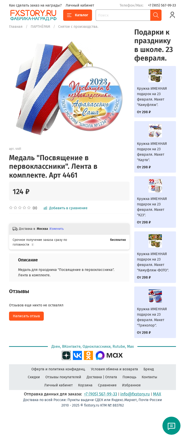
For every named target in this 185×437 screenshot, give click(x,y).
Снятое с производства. (78, 26)
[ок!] (88, 355)
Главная (16, 26)
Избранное (131, 385)
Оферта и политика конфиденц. (58, 369)
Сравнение (107, 385)
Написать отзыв (26, 316)
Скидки (34, 377)
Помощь (129, 377)
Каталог (81, 15)
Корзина (85, 385)
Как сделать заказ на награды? (35, 5)
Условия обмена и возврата (114, 369)
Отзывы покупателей (63, 377)
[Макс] (109, 355)
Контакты (149, 377)
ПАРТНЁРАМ (40, 26)
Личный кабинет (80, 5)
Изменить (56, 229)
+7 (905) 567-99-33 (162, 5)
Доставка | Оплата (102, 377)
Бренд (148, 369)
